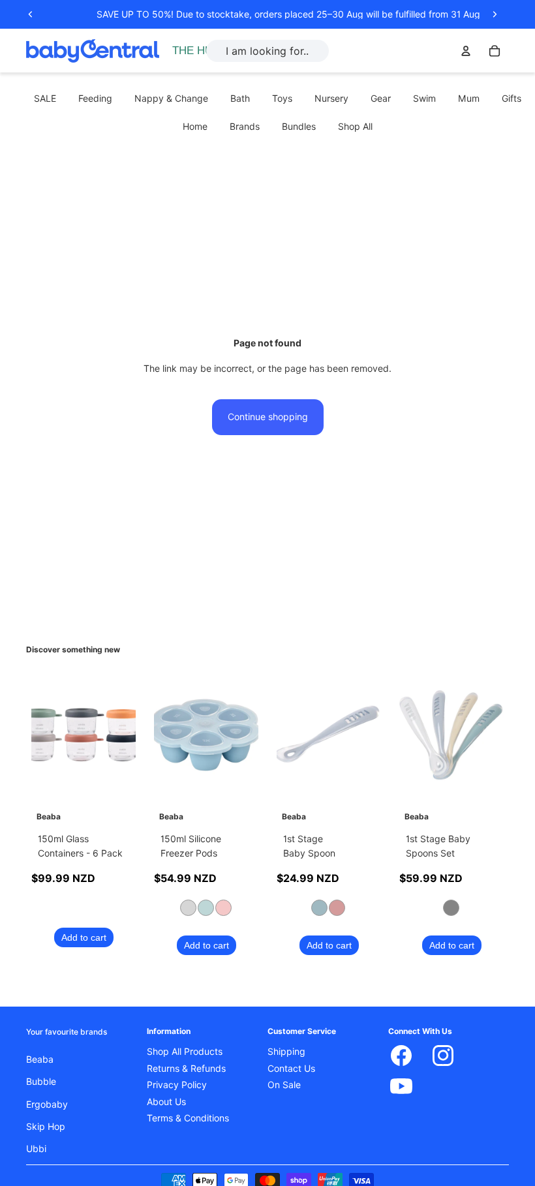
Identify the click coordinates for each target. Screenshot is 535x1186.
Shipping (286, 1051)
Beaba (40, 1059)
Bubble (41, 1081)
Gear (381, 98)
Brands (245, 126)
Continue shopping (268, 417)
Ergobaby (47, 1104)
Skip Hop (45, 1126)
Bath (240, 98)
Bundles (299, 126)
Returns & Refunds (186, 1068)
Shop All (355, 126)
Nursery (331, 98)
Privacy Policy (177, 1085)
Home (195, 126)
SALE (45, 98)
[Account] (465, 51)
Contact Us (291, 1068)
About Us (166, 1102)
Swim (424, 98)
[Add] (115, 780)
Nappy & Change (171, 98)
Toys (282, 98)
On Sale (284, 1085)
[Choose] (238, 780)
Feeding (95, 98)
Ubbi (36, 1149)
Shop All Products (184, 1051)
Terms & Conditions (188, 1118)
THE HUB (196, 50)
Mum (469, 98)
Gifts (511, 98)
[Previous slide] (30, 14)
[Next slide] (494, 14)
